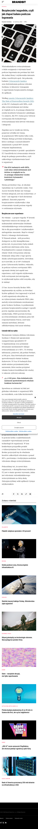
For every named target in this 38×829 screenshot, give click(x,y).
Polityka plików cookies (12, 431)
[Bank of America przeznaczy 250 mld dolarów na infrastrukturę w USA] (19, 766)
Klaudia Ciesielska (7, 22)
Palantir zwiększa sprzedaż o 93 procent (16, 531)
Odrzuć (19, 422)
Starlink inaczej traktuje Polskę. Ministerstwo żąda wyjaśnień (18, 602)
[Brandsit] (19, 1)
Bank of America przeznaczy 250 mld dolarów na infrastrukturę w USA (18, 783)
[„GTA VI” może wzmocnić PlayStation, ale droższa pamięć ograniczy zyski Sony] (19, 729)
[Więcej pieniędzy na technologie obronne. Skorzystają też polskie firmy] (19, 621)
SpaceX (4, 597)
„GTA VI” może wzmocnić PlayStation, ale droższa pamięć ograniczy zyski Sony (16, 747)
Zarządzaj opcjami (19, 427)
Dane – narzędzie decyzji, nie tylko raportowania (11, 674)
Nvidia (4, 561)
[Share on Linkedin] (22, 494)
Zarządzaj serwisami (18, 414)
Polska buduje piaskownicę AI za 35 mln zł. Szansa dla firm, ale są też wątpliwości (17, 711)
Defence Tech (6, 633)
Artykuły (4, 6)
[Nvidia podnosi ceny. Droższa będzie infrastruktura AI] (19, 548)
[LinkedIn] (6, 822)
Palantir (5, 527)
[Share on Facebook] (13, 494)
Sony (3, 742)
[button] (35, 397)
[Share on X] (18, 494)
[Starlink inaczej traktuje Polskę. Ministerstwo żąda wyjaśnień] (19, 584)
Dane (3, 670)
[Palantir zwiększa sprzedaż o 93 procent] (19, 514)
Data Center (6, 778)
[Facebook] (1, 822)
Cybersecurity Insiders (18, 81)
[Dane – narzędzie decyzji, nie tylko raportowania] (19, 657)
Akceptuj (19, 417)
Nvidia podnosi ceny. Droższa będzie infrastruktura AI (15, 566)
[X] (3, 822)
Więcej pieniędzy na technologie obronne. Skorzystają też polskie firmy (17, 638)
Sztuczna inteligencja (10, 706)
